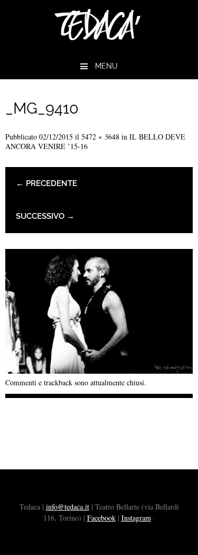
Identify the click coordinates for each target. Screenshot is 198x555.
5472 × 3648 (100, 137)
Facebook (101, 518)
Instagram (136, 518)
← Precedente (46, 183)
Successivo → (45, 216)
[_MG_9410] (99, 370)
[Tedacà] (99, 46)
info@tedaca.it (67, 507)
